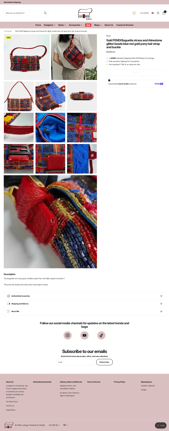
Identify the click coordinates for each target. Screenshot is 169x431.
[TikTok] (101, 335)
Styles (61, 25)
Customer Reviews (125, 25)
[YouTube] (84, 335)
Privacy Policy (119, 382)
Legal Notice (10, 410)
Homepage (8, 31)
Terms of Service (93, 382)
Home (38, 25)
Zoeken (45, 13)
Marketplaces (146, 382)
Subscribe (104, 362)
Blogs (97, 25)
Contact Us (10, 406)
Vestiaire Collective (148, 386)
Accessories (74, 25)
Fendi (108, 36)
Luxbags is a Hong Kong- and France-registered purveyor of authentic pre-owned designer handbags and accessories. (17, 391)
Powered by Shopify (37, 425)
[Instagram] (68, 335)
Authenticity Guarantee (42, 382)
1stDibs (143, 390)
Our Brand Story (12, 402)
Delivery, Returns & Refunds (71, 382)
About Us (108, 25)
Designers (48, 25)
